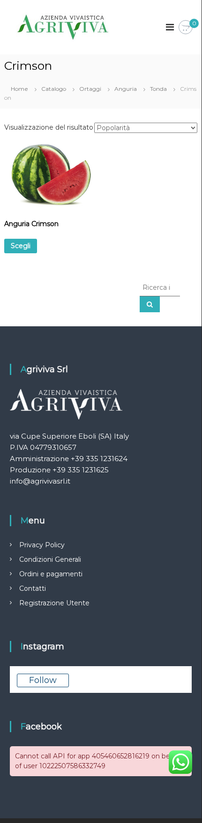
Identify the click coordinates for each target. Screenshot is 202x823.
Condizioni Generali (50, 559)
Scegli (20, 246)
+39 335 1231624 (99, 458)
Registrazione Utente (54, 603)
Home (19, 88)
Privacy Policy (42, 545)
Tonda (158, 88)
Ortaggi (90, 88)
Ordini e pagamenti (50, 574)
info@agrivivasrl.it (40, 481)
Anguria (125, 88)
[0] (185, 27)
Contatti (32, 588)
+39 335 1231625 (80, 469)
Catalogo (53, 88)
